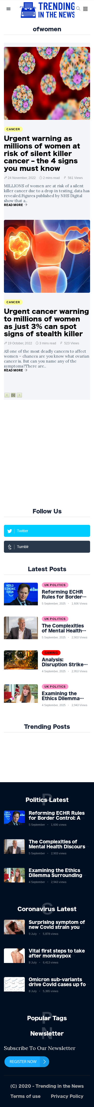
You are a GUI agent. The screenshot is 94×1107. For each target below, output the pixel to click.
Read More (13, 205)
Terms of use (25, 1096)
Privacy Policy (67, 1096)
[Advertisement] (47, 453)
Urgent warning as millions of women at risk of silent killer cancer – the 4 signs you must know (42, 153)
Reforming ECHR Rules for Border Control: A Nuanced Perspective (57, 818)
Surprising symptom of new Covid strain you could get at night (57, 927)
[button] (85, 9)
